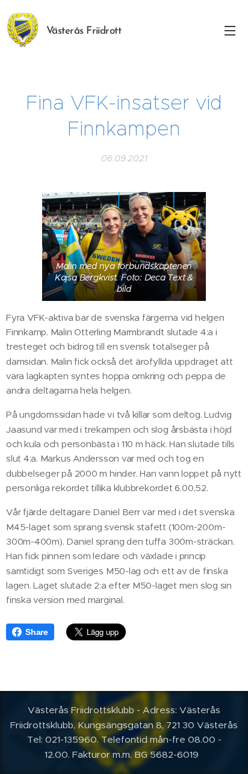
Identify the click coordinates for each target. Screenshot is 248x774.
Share (36, 632)
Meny (230, 30)
